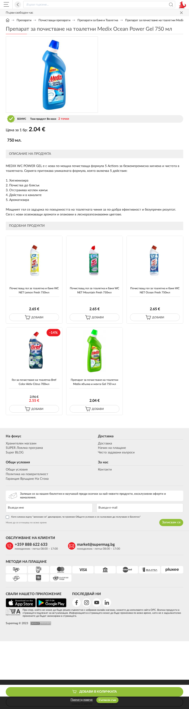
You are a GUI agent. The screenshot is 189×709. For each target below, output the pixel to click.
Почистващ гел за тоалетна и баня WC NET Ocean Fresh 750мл (155, 290)
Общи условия (18, 462)
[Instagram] (86, 602)
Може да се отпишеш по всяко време (26, 522)
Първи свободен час (19, 12)
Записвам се (171, 522)
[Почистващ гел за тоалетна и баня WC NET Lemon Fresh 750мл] (34, 259)
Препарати (24, 20)
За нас (103, 462)
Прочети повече (82, 699)
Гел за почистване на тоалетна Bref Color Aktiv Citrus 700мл (34, 381)
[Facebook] (76, 602)
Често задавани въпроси (116, 452)
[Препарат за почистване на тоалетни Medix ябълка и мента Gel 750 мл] (94, 351)
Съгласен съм (107, 700)
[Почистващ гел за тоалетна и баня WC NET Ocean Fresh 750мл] (155, 259)
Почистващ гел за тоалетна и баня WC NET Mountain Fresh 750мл (94, 290)
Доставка (106, 436)
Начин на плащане (112, 448)
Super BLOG (15, 452)
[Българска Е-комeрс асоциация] (13, 612)
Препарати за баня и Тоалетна (97, 20)
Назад (18, 4)
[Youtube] (96, 602)
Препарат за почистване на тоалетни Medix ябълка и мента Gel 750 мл (94, 381)
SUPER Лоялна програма (24, 448)
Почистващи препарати (54, 20)
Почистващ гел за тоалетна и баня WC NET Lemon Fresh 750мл (34, 290)
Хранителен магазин (21, 443)
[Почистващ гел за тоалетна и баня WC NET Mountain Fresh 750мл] (94, 259)
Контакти (105, 469)
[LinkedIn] (107, 602)
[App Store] (21, 606)
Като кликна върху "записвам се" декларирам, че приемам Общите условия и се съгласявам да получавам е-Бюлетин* (76, 517)
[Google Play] (51, 606)
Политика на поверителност (27, 474)
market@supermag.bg (96, 544)
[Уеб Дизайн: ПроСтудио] (39, 623)
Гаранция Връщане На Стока (27, 478)
